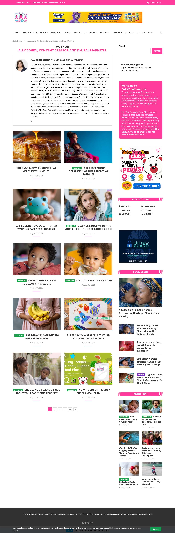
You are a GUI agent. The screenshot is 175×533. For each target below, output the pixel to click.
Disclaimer (95, 514)
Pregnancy (55, 33)
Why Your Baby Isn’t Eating (89, 280)
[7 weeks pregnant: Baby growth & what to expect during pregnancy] (126, 346)
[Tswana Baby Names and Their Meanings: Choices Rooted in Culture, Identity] (126, 329)
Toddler (76, 33)
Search (122, 46)
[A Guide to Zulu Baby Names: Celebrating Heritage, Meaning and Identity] (140, 292)
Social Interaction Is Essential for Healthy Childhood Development (151, 452)
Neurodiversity (131, 33)
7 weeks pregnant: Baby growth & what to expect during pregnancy (149, 346)
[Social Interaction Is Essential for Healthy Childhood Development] (152, 438)
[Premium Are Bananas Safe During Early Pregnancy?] (37, 314)
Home (16, 33)
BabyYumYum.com (52, 514)
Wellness (104, 33)
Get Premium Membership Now (45, 2)
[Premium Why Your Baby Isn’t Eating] (88, 259)
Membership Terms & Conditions (122, 514)
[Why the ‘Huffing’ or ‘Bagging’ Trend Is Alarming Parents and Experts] (129, 438)
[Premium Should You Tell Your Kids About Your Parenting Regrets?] (37, 369)
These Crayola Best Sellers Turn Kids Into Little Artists (88, 337)
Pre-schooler (90, 33)
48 (70, 409)
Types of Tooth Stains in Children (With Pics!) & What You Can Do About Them (149, 378)
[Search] (161, 33)
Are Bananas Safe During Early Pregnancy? (37, 337)
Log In (62, 2)
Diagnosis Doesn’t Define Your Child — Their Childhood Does (88, 227)
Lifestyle (147, 33)
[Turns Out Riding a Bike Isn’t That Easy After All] (152, 469)
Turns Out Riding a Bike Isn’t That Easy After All (151, 481)
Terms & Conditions (69, 514)
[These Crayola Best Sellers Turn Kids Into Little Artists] (88, 314)
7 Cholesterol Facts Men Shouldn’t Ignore (128, 482)
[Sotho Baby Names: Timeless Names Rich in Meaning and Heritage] (126, 362)
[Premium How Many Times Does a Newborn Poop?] (129, 406)
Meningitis (117, 33)
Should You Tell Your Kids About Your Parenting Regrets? (37, 391)
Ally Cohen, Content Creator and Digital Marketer (57, 60)
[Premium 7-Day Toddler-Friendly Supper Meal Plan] (88, 369)
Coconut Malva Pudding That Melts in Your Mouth (36, 169)
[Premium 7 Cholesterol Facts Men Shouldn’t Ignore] (129, 469)
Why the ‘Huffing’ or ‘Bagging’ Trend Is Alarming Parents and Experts (129, 452)
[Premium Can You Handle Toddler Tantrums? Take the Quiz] (152, 406)
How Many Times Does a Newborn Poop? (128, 419)
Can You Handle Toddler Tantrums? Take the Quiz (151, 420)
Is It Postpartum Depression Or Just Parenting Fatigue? (88, 171)
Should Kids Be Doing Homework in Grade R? (37, 282)
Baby (66, 33)
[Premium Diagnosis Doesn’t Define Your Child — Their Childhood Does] (88, 205)
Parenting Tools (23, 2)
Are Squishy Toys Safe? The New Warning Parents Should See (36, 227)
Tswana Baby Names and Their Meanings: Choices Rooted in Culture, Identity (147, 329)
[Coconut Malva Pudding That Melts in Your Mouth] (37, 147)
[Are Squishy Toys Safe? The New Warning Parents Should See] (37, 205)
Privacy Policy (84, 514)
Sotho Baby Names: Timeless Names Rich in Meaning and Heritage (149, 361)
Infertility (41, 33)
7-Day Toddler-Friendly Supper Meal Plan (89, 391)
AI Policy (104, 514)
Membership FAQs (144, 514)
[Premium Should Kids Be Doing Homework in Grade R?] (37, 259)
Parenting (27, 33)
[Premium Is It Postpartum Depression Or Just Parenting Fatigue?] (88, 147)
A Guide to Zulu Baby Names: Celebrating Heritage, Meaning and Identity (139, 313)
